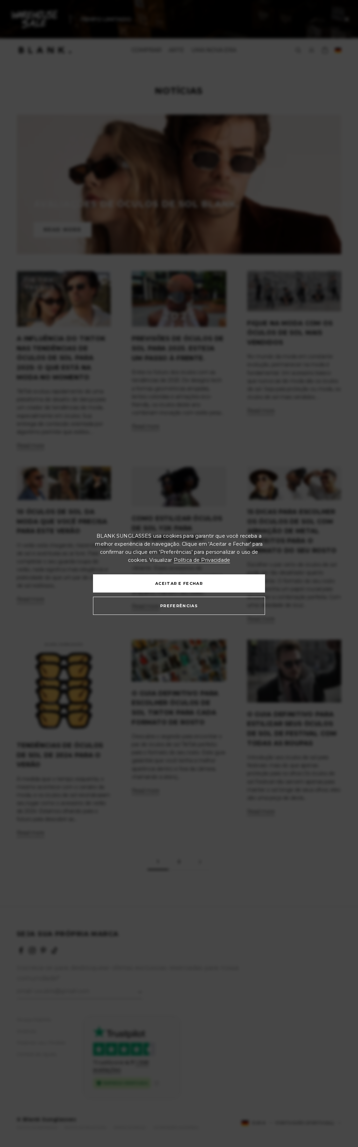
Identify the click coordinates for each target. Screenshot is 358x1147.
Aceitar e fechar (179, 583)
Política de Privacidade (202, 560)
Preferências (179, 605)
